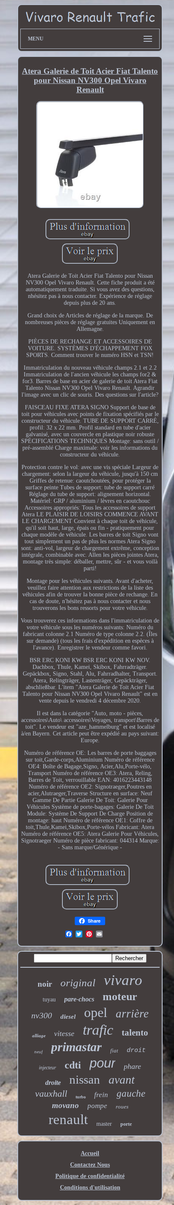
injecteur (47, 1068)
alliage (39, 1035)
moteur (120, 996)
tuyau (49, 999)
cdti (73, 1065)
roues (122, 1106)
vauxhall (51, 1093)
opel (95, 1012)
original (77, 982)
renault (68, 1119)
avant (122, 1079)
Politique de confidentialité (90, 1176)
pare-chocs (79, 999)
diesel (68, 1016)
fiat (114, 1050)
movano (65, 1105)
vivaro (123, 980)
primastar (76, 1047)
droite (53, 1082)
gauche (131, 1093)
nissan (84, 1079)
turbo (81, 1097)
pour (102, 1063)
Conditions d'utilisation (90, 1187)
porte (126, 1124)
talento (135, 1033)
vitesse (64, 1033)
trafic (98, 1030)
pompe (97, 1106)
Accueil (90, 1153)
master (104, 1124)
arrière (132, 1013)
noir (45, 984)
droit (136, 1050)
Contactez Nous (90, 1165)
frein (101, 1095)
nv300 (41, 1015)
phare (132, 1066)
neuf (38, 1051)
